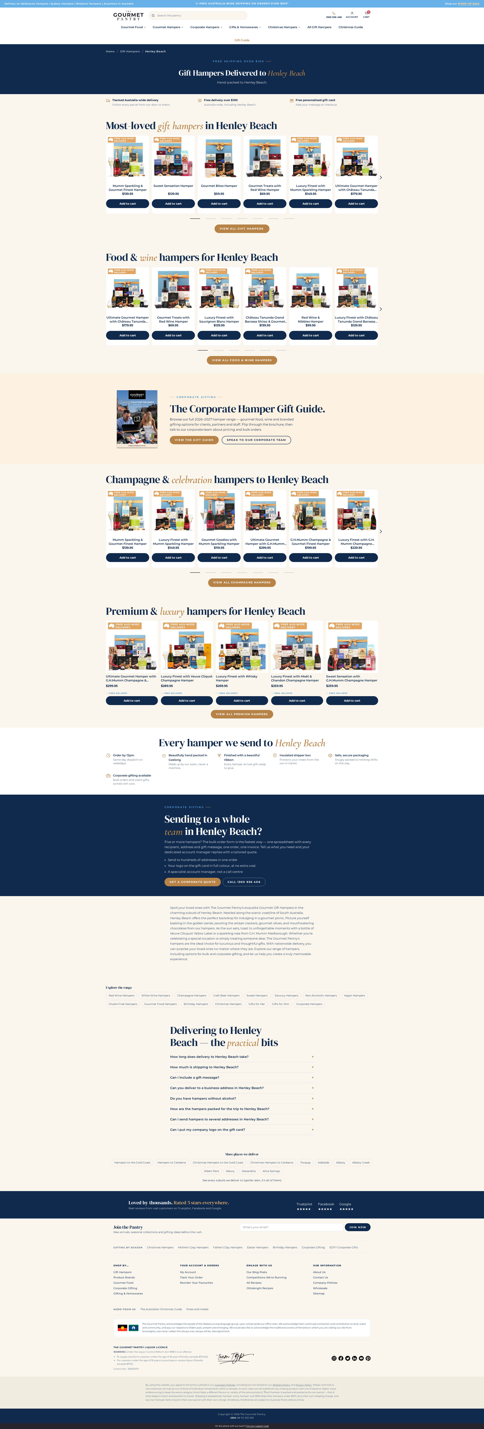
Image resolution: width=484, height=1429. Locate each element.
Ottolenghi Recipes (260, 1288)
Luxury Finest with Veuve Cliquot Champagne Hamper (187, 678)
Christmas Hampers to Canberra (271, 1162)
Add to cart (132, 700)
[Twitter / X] (347, 1358)
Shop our (462, 3)
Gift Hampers (130, 51)
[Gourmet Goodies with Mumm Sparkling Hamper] (219, 511)
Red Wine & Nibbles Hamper (310, 319)
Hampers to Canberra (171, 1162)
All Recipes (254, 1282)
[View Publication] (137, 419)
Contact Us (320, 1277)
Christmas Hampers (228, 1004)
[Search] (153, 15)
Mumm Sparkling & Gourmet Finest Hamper (128, 188)
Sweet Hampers (257, 995)
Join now (357, 1227)
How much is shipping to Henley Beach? (204, 1067)
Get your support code (257, 1426)
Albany (340, 1162)
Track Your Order (191, 1277)
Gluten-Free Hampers (123, 1004)
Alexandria (249, 1171)
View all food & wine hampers (242, 360)
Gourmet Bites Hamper (219, 186)
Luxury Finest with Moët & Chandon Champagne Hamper (295, 678)
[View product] (173, 157)
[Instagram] (334, 1358)
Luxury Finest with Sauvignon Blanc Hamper (219, 319)
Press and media (197, 1309)
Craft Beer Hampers (226, 995)
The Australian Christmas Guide (161, 1309)
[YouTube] (361, 1358)
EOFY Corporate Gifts (344, 1247)
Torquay (305, 1162)
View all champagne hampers (242, 582)
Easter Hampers (257, 1247)
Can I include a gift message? (194, 1077)
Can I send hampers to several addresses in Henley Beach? (219, 1119)
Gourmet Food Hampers (160, 1004)
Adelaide (323, 1162)
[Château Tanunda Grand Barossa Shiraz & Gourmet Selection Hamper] (264, 288)
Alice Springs (271, 1171)
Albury (230, 1171)
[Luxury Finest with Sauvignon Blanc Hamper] (219, 288)
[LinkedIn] (354, 1358)
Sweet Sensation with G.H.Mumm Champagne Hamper (351, 678)
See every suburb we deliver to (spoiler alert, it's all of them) (242, 1180)
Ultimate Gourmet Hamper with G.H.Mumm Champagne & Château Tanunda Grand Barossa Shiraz (131, 679)
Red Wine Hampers (121, 995)
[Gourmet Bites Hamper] (219, 157)
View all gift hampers (242, 228)
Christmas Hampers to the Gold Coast (218, 1162)
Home (110, 51)
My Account (188, 1272)
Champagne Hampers (191, 995)
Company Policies (325, 1282)
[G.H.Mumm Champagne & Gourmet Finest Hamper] (310, 511)
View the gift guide (194, 439)
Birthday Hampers (196, 1004)
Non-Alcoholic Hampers (321, 995)
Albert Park (211, 1171)
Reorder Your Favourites (196, 1282)
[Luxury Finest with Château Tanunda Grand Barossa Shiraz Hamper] (356, 288)
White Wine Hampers (155, 995)
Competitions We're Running (267, 1277)
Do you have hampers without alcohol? (203, 1098)
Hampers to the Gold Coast (132, 1162)
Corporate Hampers (309, 1004)
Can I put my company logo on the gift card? (207, 1130)
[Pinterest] (368, 1358)
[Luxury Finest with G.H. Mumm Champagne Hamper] (356, 511)
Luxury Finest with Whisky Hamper (236, 678)
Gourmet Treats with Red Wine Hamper (265, 188)
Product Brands (124, 1277)
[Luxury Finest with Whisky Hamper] (242, 647)
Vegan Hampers (354, 995)
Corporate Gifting (313, 1247)
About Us (319, 1272)
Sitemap (319, 1293)
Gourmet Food (123, 1282)
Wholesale (320, 1288)
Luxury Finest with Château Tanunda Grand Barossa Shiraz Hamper (356, 321)
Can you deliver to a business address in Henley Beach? (217, 1088)
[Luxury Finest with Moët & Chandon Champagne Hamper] (297, 647)
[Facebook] (340, 1358)
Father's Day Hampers (228, 1247)
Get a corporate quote (193, 881)
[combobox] (198, 15)
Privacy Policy (304, 1385)
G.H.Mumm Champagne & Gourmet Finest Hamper (310, 542)
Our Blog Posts (257, 1272)
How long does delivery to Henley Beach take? (209, 1057)
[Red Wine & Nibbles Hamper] (310, 288)
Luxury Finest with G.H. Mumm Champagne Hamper (356, 544)
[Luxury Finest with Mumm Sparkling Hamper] (310, 157)
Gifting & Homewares (128, 1293)
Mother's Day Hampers (193, 1247)
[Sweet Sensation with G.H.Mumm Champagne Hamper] (352, 647)
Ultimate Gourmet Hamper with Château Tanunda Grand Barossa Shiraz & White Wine (356, 192)
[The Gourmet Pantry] (128, 15)
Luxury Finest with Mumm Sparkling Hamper (310, 188)
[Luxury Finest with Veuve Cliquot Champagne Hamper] (187, 647)
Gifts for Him (280, 1004)
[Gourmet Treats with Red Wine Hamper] (264, 157)
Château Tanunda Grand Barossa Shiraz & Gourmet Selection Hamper (265, 321)
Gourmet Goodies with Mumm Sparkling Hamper (219, 542)
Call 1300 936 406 (244, 881)
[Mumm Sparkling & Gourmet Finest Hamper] (127, 157)
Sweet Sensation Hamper (173, 186)
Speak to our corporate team (256, 439)
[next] (381, 177)
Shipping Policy (281, 1385)
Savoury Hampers (286, 995)
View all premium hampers (242, 714)
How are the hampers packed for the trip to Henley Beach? (219, 1109)
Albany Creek (361, 1162)
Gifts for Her (257, 1004)
